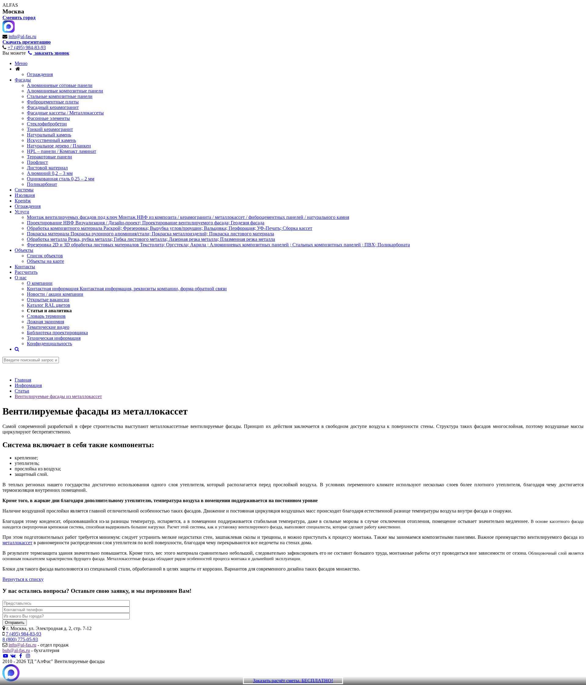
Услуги (22, 211)
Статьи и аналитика (49, 310)
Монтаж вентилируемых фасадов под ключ (188, 217)
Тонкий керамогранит (50, 129)
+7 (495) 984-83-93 (27, 47)
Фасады (23, 79)
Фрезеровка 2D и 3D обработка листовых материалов (218, 244)
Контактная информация (127, 288)
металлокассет (17, 542)
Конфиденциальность (49, 343)
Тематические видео (48, 327)
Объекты (24, 250)
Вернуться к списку (23, 579)
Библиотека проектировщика (57, 332)
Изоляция (25, 195)
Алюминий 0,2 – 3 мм (50, 173)
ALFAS (10, 5)
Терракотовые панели (49, 156)
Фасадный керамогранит (53, 107)
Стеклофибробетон (47, 123)
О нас (21, 277)
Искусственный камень (51, 140)
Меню (21, 63)
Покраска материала (150, 233)
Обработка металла (151, 239)
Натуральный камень (49, 134)
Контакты (25, 266)
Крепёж (23, 200)
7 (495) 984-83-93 (23, 633)
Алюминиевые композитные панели (65, 90)
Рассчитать (26, 272)
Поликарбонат (42, 184)
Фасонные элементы (48, 118)
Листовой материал (47, 167)
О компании (39, 283)
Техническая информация (54, 338)
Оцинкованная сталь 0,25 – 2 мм (60, 178)
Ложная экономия (45, 321)
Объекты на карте (45, 261)
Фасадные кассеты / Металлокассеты (65, 112)
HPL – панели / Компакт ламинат (61, 151)
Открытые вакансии (48, 299)
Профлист (37, 162)
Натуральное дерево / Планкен (59, 145)
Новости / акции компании (55, 294)
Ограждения (40, 74)
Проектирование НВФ (145, 222)
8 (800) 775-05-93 (20, 639)
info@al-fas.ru (22, 36)
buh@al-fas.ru (16, 650)
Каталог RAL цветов (48, 305)
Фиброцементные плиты (53, 101)
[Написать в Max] (11, 673)
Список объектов (45, 255)
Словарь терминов (46, 316)
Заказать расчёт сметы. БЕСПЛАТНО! (293, 680)
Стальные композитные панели (59, 96)
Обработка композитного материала (169, 228)
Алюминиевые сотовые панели (59, 85)
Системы (24, 189)
